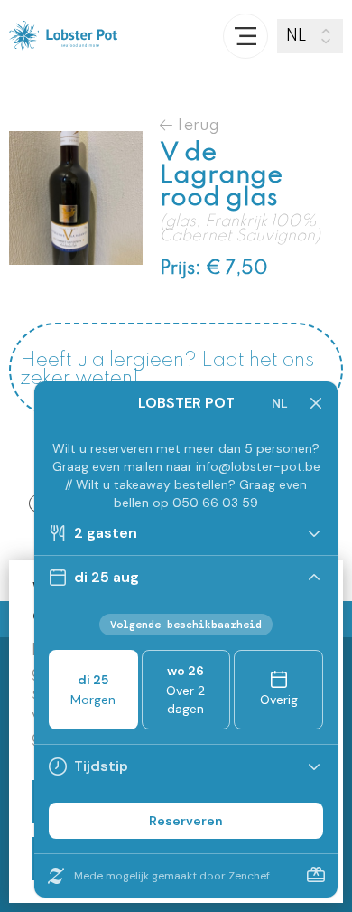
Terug (195, 125)
